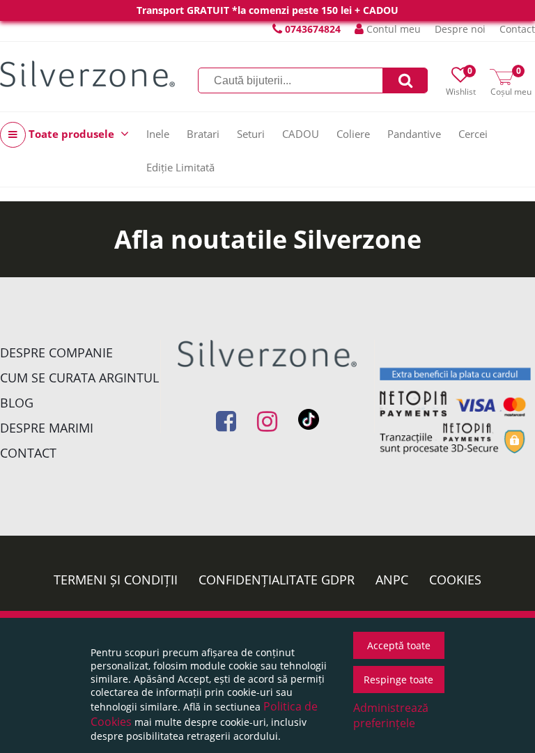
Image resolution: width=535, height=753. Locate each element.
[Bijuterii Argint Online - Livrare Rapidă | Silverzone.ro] (87, 74)
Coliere (353, 134)
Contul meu (392, 29)
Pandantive (414, 134)
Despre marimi (46, 427)
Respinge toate (398, 679)
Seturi (251, 134)
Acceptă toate (399, 645)
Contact (517, 29)
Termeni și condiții (116, 579)
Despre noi (460, 29)
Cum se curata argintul (79, 377)
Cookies (455, 579)
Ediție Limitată (180, 167)
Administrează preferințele (390, 715)
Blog (16, 402)
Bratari (203, 134)
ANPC (391, 579)
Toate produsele (71, 134)
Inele (157, 134)
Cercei (473, 134)
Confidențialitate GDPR (277, 579)
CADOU (300, 134)
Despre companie (56, 352)
